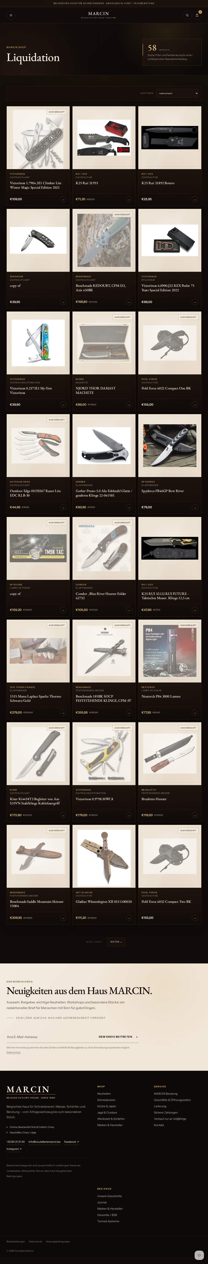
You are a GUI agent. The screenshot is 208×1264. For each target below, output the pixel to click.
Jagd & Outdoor (107, 1112)
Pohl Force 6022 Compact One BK (166, 388)
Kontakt (159, 1125)
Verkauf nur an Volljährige (170, 1118)
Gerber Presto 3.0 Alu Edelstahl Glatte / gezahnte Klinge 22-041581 (104, 493)
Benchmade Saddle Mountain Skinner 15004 (37, 903)
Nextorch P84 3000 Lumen (161, 696)
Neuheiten (104, 1093)
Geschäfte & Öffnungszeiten (172, 1100)
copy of (15, 285)
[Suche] (187, 15)
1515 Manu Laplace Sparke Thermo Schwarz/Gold (35, 698)
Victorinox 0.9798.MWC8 (94, 799)
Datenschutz (13, 1052)
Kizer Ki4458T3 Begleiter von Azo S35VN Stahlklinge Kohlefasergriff (35, 801)
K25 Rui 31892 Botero (158, 183)
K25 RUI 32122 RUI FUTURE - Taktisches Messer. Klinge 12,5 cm (166, 595)
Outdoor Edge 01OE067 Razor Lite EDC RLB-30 (35, 493)
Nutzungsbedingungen (58, 1241)
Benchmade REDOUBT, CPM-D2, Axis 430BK (101, 287)
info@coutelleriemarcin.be (44, 1141)
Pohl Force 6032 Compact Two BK (166, 901)
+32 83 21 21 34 (15, 1141)
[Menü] (10, 15)
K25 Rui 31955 (87, 183)
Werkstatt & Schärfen (111, 1118)
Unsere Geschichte (109, 1196)
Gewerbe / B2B (107, 1215)
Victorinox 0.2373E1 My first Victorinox (31, 390)
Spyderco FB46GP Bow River (163, 491)
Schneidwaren (106, 1100)
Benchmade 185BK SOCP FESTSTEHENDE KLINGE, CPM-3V (103, 698)
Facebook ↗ (71, 1141)
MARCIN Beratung (166, 1093)
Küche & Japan (106, 1106)
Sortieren (147, 93)
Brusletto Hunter (154, 799)
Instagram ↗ (14, 1148)
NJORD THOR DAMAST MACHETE (96, 390)
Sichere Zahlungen (166, 1112)
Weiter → (116, 941)
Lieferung (160, 1106)
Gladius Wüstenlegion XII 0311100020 (104, 901)
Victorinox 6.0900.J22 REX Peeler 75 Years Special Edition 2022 (168, 287)
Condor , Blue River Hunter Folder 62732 (101, 595)
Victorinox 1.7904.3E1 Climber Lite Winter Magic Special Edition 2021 (35, 185)
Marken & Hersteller (110, 1125)
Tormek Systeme (108, 1221)
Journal (101, 1202)
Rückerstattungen (15, 1241)
